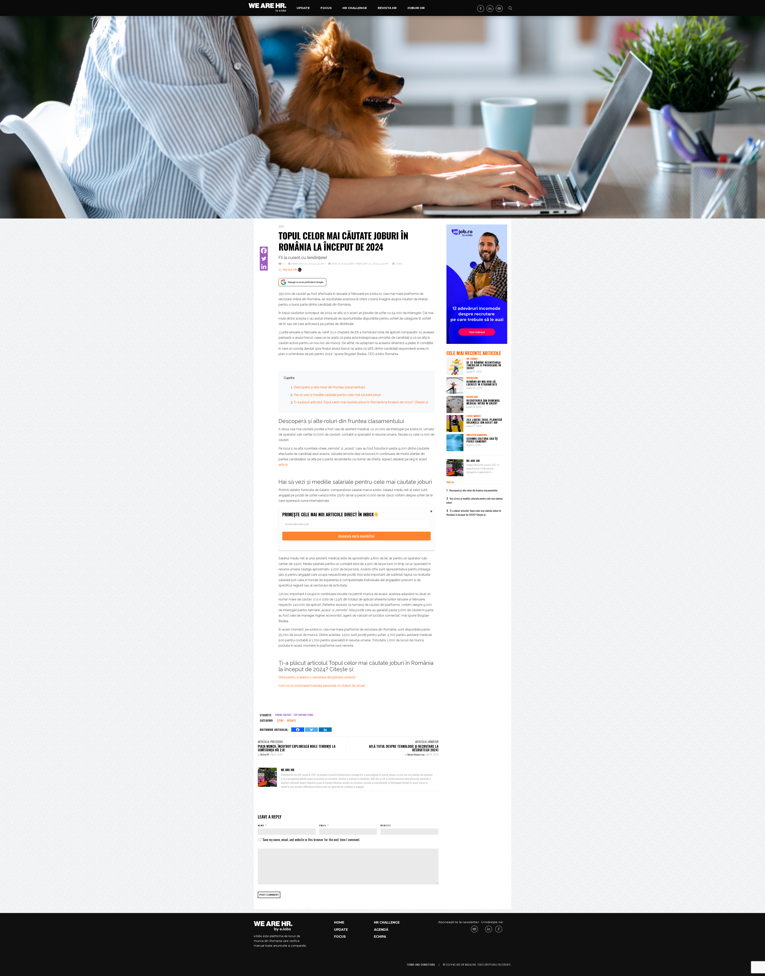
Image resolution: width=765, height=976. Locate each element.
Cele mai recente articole (473, 352)
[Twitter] (264, 259)
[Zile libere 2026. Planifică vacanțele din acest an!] (455, 423)
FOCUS (340, 937)
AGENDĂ (381, 930)
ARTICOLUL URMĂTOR (426, 741)
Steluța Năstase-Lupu (416, 754)
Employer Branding (476, 435)
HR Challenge (354, 8)
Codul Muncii (473, 416)
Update (303, 8)
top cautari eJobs (303, 714)
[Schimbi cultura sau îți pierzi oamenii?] (455, 442)
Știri (281, 226)
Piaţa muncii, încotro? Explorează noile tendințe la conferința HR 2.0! (296, 748)
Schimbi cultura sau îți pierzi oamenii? (482, 439)
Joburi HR (416, 8)
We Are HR (290, 269)
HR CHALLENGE (387, 922)
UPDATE (341, 930)
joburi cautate (283, 714)
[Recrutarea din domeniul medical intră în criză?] (455, 404)
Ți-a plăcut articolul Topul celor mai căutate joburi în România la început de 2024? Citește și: (361, 402)
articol (283, 464)
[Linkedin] (264, 267)
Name (261, 825)
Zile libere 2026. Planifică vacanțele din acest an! (484, 420)
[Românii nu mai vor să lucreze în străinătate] (455, 385)
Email (323, 825)
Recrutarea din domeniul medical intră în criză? (483, 401)
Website (386, 825)
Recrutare (472, 378)
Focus (326, 8)
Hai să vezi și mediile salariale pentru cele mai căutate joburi (337, 395)
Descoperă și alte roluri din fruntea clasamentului (329, 387)
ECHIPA (380, 937)
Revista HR (387, 8)
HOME (339, 922)
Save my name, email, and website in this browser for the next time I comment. (311, 839)
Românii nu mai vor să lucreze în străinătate (481, 382)
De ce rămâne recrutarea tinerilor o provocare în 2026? (483, 365)
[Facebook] (264, 251)
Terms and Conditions (421, 964)
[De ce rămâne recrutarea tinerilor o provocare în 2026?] (455, 366)
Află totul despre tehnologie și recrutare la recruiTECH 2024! (403, 748)
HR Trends (472, 358)
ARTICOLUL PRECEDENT (270, 741)
